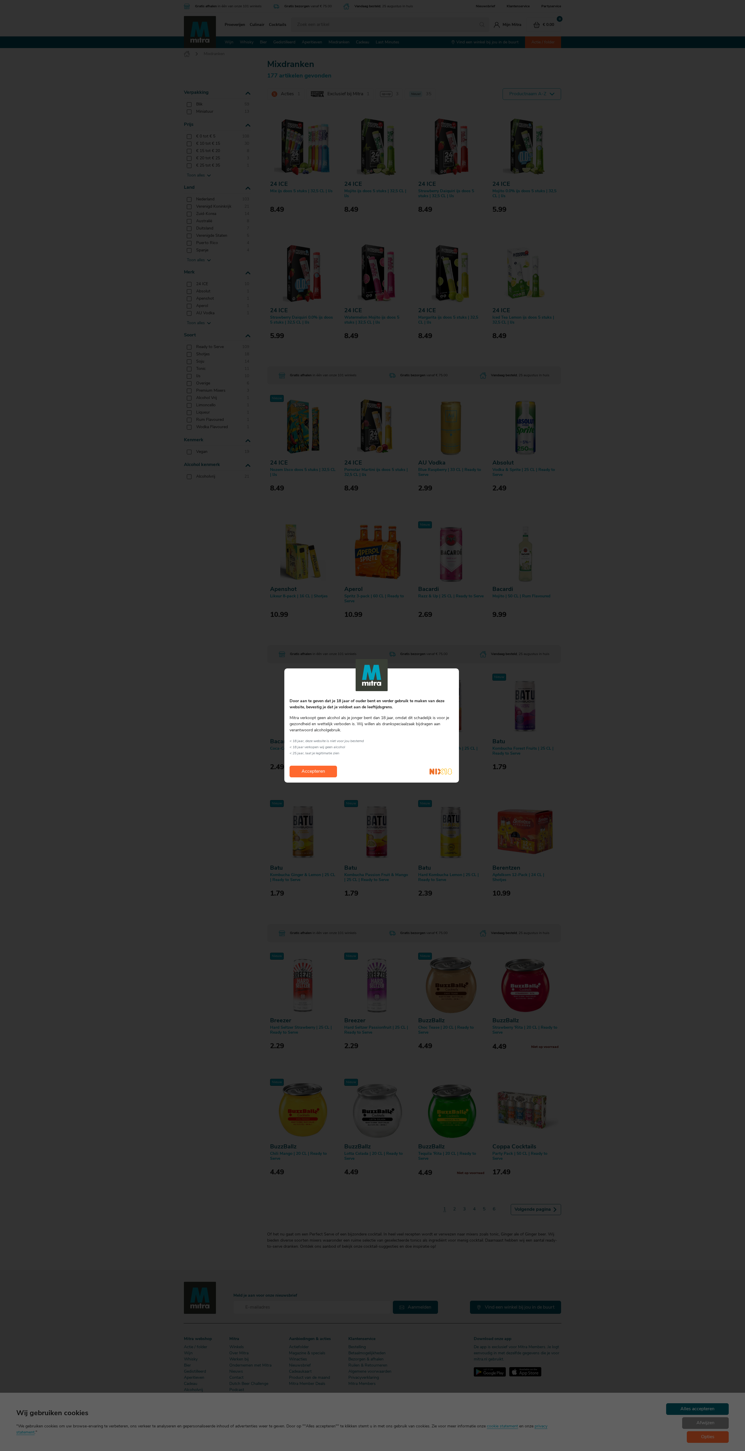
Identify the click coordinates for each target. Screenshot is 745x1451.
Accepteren (313, 771)
